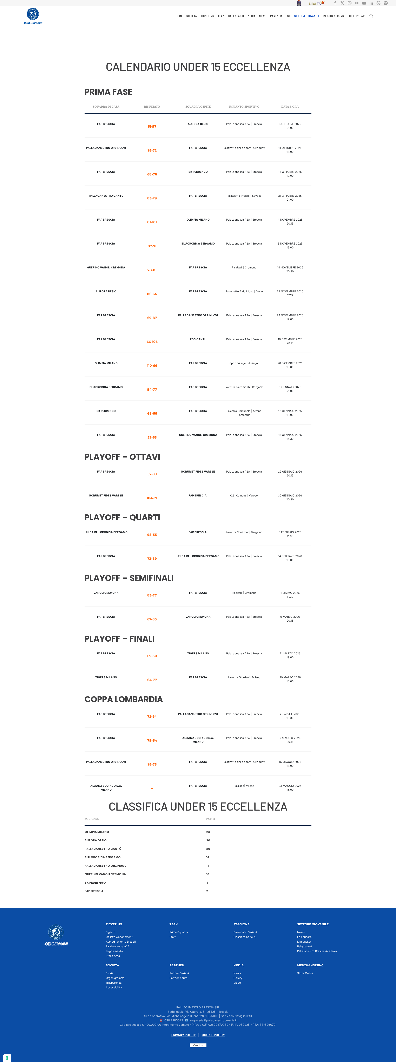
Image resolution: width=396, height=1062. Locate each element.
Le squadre (304, 937)
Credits (198, 1045)
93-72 (152, 150)
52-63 (152, 437)
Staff (173, 937)
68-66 (152, 413)
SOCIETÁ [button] (191, 16)
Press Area (113, 955)
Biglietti (110, 932)
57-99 (152, 474)
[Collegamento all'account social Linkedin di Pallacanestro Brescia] (371, 2)
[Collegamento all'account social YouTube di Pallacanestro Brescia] (364, 2)
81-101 (152, 222)
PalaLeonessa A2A (118, 946)
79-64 (152, 740)
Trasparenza (113, 982)
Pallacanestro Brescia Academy (317, 951)
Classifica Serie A (244, 937)
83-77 (152, 595)
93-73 (152, 764)
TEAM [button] (221, 16)
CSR (288, 16)
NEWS (262, 16)
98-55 (152, 535)
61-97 (152, 126)
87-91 (152, 246)
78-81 (152, 270)
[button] (371, 16)
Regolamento (114, 951)
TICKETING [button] (207, 16)
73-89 (152, 559)
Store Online (305, 973)
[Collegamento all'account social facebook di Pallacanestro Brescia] (335, 2)
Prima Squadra (179, 932)
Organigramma (115, 978)
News (301, 932)
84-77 (152, 390)
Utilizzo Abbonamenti (119, 937)
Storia (109, 973)
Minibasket (304, 941)
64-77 (152, 680)
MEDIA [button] (251, 16)
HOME (179, 16)
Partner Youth (178, 978)
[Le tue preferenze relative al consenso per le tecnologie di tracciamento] (7, 1058)
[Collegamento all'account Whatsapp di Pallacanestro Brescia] (378, 2)
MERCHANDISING (333, 16)
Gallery (237, 978)
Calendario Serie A (245, 932)
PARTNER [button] (276, 16)
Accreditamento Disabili (121, 941)
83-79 (152, 198)
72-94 (152, 717)
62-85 (152, 619)
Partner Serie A (179, 973)
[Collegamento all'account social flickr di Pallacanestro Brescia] (357, 2)
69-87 (152, 318)
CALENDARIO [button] (236, 16)
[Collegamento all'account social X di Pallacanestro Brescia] (342, 2)
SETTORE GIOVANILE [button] (307, 16)
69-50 (152, 656)
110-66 (152, 366)
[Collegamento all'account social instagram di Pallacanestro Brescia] (350, 2)
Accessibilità (114, 987)
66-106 (152, 342)
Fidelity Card (357, 16)
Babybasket (304, 946)
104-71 (152, 498)
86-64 (152, 294)
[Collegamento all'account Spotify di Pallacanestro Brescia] (386, 2)
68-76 (152, 174)
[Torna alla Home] (33, 16)
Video (237, 982)
